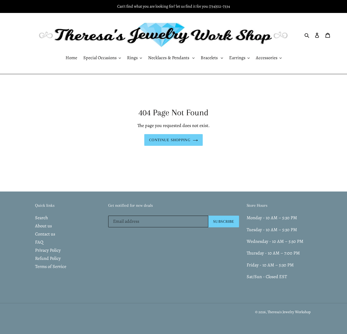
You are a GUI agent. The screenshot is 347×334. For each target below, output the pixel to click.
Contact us (45, 234)
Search (41, 218)
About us (43, 226)
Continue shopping (169, 140)
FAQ (39, 242)
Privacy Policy (48, 250)
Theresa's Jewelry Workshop (289, 311)
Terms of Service (50, 266)
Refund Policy (48, 258)
